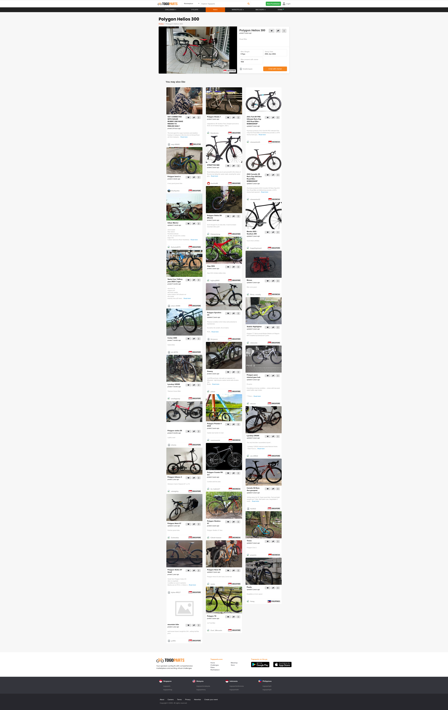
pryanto (253, 555)
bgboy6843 (215, 280)
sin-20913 (254, 456)
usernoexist (215, 440)
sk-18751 (174, 352)
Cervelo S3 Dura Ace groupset (253, 489)
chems (173, 445)
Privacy (188, 699)
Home (212, 663)
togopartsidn (234, 690)
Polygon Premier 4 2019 (214, 425)
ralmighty (174, 491)
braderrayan (247, 69)
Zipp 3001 (211, 266)
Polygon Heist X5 (214, 570)
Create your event (211, 699)
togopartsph (267, 686)
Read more (184, 137)
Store (233, 665)
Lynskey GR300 (174, 384)
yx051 (173, 641)
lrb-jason (214, 339)
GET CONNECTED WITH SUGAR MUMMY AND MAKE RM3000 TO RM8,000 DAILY (175, 121)
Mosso (249, 280)
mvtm (213, 584)
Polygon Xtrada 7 (214, 117)
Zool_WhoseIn (216, 630)
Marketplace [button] (237, 10)
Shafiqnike (175, 191)
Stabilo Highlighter (254, 327)
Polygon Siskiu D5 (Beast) (214, 217)
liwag (252, 601)
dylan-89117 (176, 592)
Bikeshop (234, 663)
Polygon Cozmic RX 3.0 (215, 473)
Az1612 (253, 508)
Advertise (197, 699)
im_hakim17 (215, 489)
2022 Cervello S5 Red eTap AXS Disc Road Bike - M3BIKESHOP (254, 177)
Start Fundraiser (273, 4)
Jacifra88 (214, 183)
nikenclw (253, 343)
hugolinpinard (256, 248)
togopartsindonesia (237, 686)
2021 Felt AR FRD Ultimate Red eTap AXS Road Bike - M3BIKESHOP (254, 120)
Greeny (210, 371)
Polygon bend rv (174, 176)
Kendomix (215, 133)
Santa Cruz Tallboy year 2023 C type (175, 280)
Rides (215, 10)
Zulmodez (175, 537)
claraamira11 (255, 142)
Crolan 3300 (172, 338)
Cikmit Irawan (216, 537)
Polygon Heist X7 (174, 523)
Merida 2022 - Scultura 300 (252, 233)
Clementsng (215, 234)
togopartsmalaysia (203, 686)
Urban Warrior (173, 223)
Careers (171, 699)
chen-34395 (175, 306)
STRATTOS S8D (213, 165)
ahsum (253, 403)
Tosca (249, 541)
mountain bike (173, 624)
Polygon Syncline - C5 (214, 314)
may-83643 (175, 144)
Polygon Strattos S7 (213, 522)
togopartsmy (201, 690)
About (162, 699)
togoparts (166, 686)
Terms (179, 699)
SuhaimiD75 (175, 247)
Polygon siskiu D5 (175, 431)
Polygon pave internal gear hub (253, 376)
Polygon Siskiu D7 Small (175, 571)
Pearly (249, 587)
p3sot (213, 391)
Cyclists (194, 10)
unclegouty (175, 398)
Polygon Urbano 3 (175, 477)
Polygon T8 (211, 616)
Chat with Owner (275, 69)
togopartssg (167, 690)
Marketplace (215, 670)
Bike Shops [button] (260, 10)
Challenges (170, 10)
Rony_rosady (255, 294)
